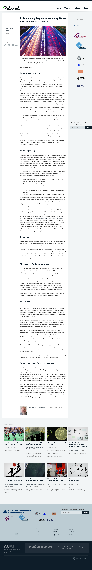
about (56, 2)
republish (68, 2)
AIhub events (84, 2)
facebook (71, 531)
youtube (71, 535)
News (58, 8)
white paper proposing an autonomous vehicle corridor (39, 60)
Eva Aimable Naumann (37, 484)
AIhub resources (76, 2)
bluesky (71, 534)
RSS (54, 535)
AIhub (70, 450)
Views (67, 8)
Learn (86, 8)
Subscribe (86, 512)
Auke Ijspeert (29, 486)
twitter (70, 532)
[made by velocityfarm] (77, 558)
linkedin (71, 529)
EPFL (48, 447)
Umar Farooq (50, 484)
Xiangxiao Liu (29, 484)
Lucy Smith (6, 447)
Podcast (76, 8)
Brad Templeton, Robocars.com (37, 407)
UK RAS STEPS (58, 484)
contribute (61, 2)
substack (71, 528)
